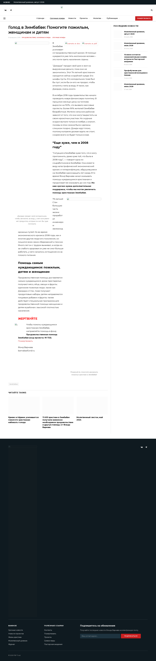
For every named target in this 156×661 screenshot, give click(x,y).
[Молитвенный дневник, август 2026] (118, 34)
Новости (72, 18)
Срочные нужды (57, 18)
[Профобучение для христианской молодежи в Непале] (118, 73)
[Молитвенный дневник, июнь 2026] (118, 87)
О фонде (40, 18)
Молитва (97, 18)
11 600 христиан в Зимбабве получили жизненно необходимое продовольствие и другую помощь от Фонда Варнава (57, 422)
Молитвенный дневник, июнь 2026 (134, 85)
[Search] (151, 10)
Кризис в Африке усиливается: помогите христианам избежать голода (23, 419)
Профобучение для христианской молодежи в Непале (135, 73)
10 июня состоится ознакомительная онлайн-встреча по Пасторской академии (135, 58)
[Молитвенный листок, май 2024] (92, 405)
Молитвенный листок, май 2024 (90, 418)
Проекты (84, 18)
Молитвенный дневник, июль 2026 (134, 44)
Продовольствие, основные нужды (36, 37)
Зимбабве (13, 384)
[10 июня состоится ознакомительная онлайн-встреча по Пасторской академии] (118, 57)
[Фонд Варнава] (78, 10)
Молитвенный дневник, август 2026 (29, 2)
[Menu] (4, 18)
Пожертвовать (144, 18)
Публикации (112, 18)
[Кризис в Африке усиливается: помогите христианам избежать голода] (24, 405)
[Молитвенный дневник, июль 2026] (118, 46)
